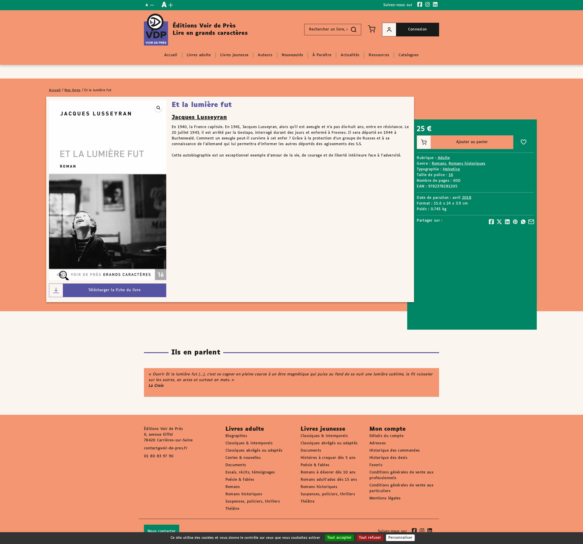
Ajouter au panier (472, 142)
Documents (235, 465)
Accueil (55, 90)
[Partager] (491, 222)
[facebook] (419, 4)
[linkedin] (435, 4)
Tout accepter (339, 538)
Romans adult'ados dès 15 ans (329, 480)
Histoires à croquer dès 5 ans (328, 458)
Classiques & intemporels (249, 443)
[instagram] (427, 4)
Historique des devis (388, 458)
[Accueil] (156, 30)
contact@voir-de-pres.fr (165, 448)
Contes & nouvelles (243, 458)
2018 (466, 198)
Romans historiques (467, 164)
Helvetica (451, 169)
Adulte (444, 158)
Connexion (417, 29)
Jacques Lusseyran (199, 117)
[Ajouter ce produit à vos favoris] (523, 142)
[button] (158, 108)
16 (451, 175)
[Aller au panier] (371, 29)
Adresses (377, 443)
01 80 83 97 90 (159, 456)
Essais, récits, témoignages (250, 472)
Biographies (236, 436)
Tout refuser (370, 538)
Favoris (375, 465)
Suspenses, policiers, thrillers (252, 502)
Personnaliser (400, 538)
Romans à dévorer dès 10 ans (328, 472)
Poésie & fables (239, 480)
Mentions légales (385, 498)
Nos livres (72, 90)
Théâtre (232, 509)
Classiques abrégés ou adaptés (254, 451)
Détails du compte (386, 436)
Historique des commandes (394, 451)
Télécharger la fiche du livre (114, 290)
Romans (439, 164)
